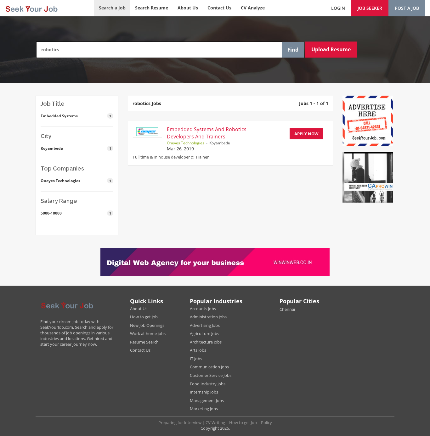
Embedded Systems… (76, 116)
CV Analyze (253, 8)
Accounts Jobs (203, 308)
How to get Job (144, 317)
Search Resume (151, 8)
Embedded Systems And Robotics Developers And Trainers (206, 133)
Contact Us (219, 8)
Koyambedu (76, 148)
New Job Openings (147, 325)
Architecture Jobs (206, 342)
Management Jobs (207, 400)
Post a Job (407, 8)
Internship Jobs (204, 392)
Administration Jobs (208, 317)
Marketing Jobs (204, 408)
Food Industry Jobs (207, 384)
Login (338, 8)
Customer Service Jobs (210, 375)
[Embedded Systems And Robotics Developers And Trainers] (147, 131)
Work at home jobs (148, 333)
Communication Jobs (209, 367)
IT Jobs (196, 358)
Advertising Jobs (205, 325)
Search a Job (112, 8)
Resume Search (144, 342)
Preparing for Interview (179, 422)
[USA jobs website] (31, 8)
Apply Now (306, 134)
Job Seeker (370, 8)
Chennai (287, 309)
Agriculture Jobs (204, 333)
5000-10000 (76, 213)
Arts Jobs (198, 350)
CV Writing (215, 422)
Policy (266, 422)
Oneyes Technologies (76, 180)
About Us (188, 8)
